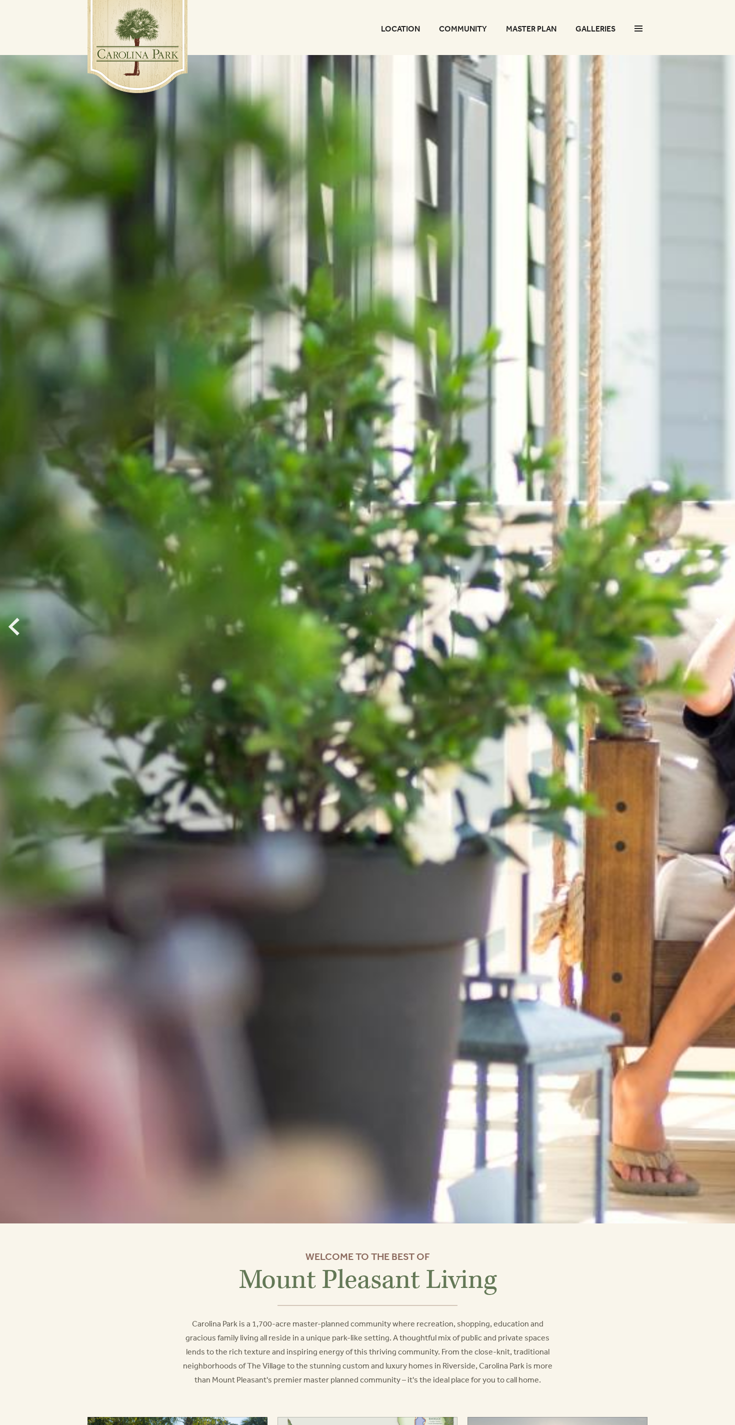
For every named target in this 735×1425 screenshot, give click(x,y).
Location (400, 29)
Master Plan (531, 29)
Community (463, 29)
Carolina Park (138, 46)
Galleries (596, 29)
